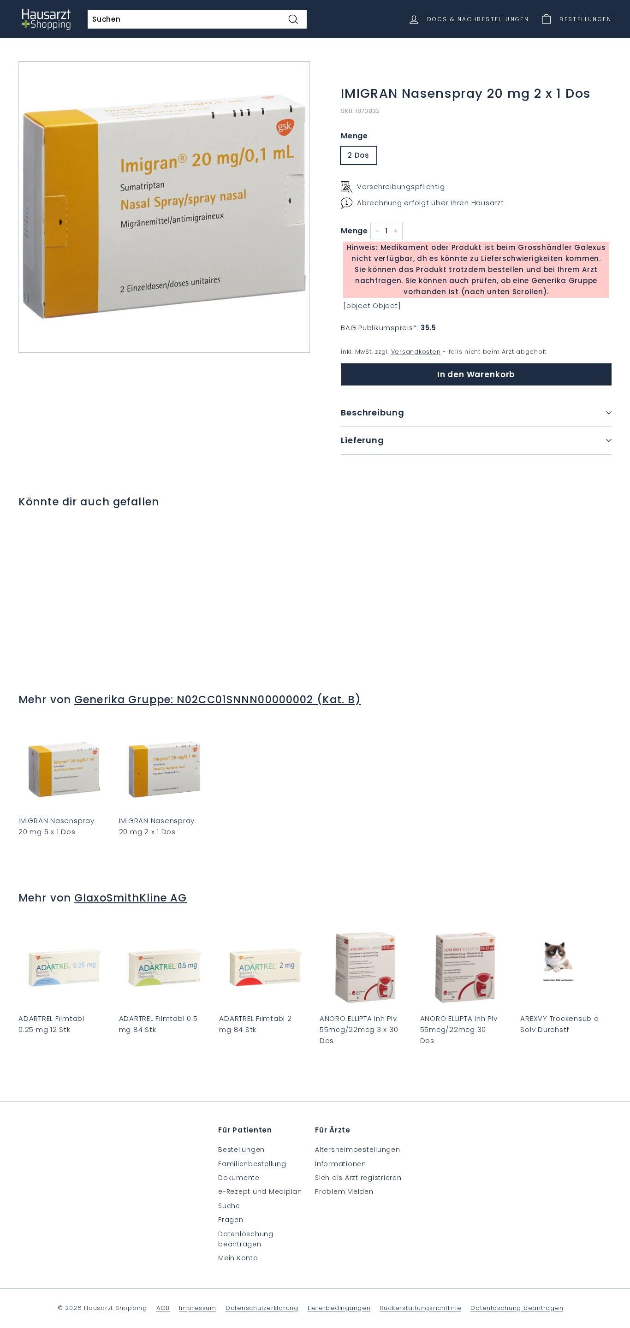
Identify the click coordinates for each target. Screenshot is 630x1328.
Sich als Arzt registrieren (358, 1177)
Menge (354, 135)
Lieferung (362, 440)
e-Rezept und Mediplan (260, 1191)
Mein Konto (238, 1258)
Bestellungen (241, 1149)
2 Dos (358, 155)
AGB (163, 1308)
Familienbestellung (252, 1163)
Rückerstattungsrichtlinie (421, 1308)
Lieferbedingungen (339, 1308)
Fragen (231, 1219)
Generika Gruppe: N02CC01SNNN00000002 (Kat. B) (217, 699)
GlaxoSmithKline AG (130, 897)
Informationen (340, 1163)
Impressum (197, 1308)
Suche (229, 1205)
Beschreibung (372, 412)
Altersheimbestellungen (357, 1149)
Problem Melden (344, 1191)
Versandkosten (416, 352)
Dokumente (239, 1177)
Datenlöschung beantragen (245, 1239)
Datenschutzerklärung (262, 1308)
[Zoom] (164, 207)
